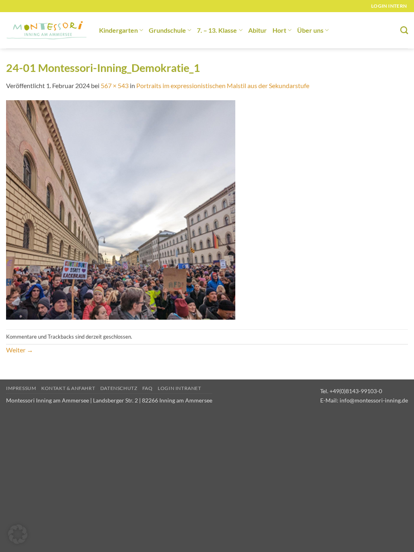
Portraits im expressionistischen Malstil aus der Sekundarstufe (222, 85)
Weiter (19, 350)
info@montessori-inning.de (374, 400)
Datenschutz (118, 388)
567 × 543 (115, 85)
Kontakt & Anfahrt (68, 388)
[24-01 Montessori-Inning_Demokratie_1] (120, 209)
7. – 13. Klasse (217, 30)
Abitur (257, 30)
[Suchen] (404, 30)
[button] (18, 534)
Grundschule (167, 30)
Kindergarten (118, 30)
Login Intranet (179, 388)
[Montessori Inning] (46, 30)
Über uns (310, 30)
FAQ (147, 388)
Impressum (21, 388)
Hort (279, 30)
